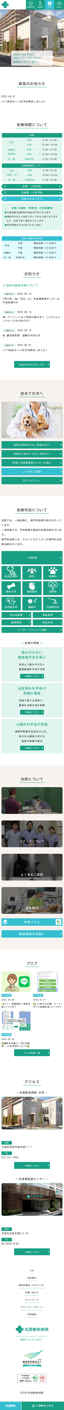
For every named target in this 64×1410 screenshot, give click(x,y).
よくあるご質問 (32, 471)
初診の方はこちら (32, 199)
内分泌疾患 (16, 615)
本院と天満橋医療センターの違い (32, 463)
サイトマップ (32, 1300)
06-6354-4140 (10, 1244)
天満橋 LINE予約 (32, 192)
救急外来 (47, 622)
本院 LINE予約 (32, 186)
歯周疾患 (16, 622)
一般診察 (32, 558)
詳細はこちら (32, 676)
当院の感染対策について (21, 285)
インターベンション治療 (32, 630)
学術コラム (32, 922)
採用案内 (32, 1278)
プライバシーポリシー (32, 1307)
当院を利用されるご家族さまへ (32, 445)
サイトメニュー (32, 480)
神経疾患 (47, 615)
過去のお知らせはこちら (32, 365)
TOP (32, 1271)
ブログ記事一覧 (32, 1053)
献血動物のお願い (32, 933)
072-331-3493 (10, 1157)
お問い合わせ (32, 1292)
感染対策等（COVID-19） (32, 1285)
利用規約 (32, 1314)
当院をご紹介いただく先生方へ (32, 454)
